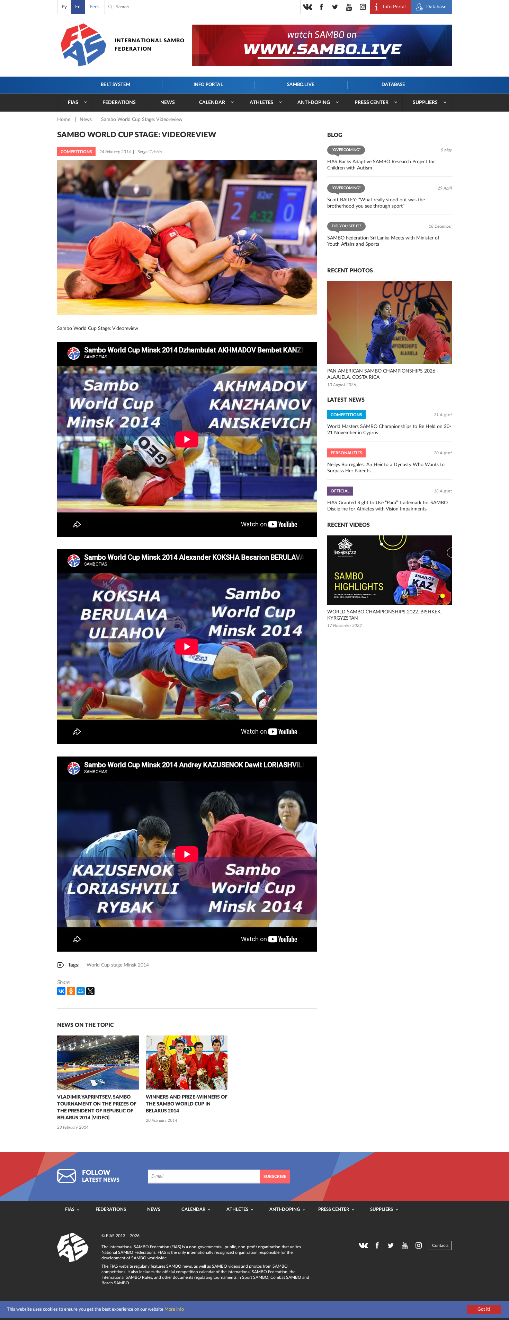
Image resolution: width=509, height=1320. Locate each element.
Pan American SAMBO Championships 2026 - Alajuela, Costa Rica (382, 374)
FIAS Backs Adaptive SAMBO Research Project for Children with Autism (381, 165)
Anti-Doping (313, 102)
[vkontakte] (307, 7)
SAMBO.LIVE (300, 84)
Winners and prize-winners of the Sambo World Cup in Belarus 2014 (186, 1104)
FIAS (73, 102)
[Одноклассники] (71, 991)
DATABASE (393, 84)
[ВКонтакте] (61, 991)
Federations (119, 102)
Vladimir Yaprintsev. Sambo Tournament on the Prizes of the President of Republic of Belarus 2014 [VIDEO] (96, 1107)
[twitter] (335, 7)
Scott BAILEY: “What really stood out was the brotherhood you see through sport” (376, 203)
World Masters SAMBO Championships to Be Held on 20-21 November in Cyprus (389, 429)
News (167, 102)
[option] (98, 1083)
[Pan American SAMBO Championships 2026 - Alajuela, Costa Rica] (389, 322)
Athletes (261, 102)
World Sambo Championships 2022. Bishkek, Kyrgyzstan (384, 615)
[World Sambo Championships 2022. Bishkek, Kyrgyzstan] (389, 570)
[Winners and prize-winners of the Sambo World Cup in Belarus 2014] (186, 1062)
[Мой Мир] (81, 991)
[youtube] (349, 7)
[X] (90, 991)
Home (64, 119)
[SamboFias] (73, 1247)
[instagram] (363, 7)
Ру (64, 7)
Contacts (440, 1245)
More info (174, 1309)
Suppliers (425, 102)
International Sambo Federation (150, 45)
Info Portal (208, 84)
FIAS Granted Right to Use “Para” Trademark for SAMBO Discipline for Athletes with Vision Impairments (387, 506)
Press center (372, 102)
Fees (94, 7)
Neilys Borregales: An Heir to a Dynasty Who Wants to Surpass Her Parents (386, 467)
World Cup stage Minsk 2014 (118, 965)
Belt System (115, 84)
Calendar (212, 102)
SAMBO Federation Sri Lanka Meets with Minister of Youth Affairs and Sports (383, 241)
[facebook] (321, 7)
